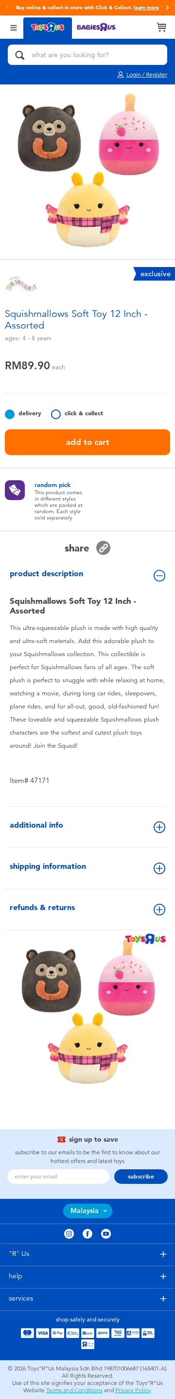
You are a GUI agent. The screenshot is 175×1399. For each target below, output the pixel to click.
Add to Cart (87, 442)
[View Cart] (161, 27)
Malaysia (84, 1211)
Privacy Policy (133, 1390)
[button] (167, 8)
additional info (36, 825)
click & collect (84, 413)
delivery (29, 413)
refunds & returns (42, 907)
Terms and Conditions (74, 1390)
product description (46, 573)
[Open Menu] (13, 27)
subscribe (141, 1176)
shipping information (48, 866)
